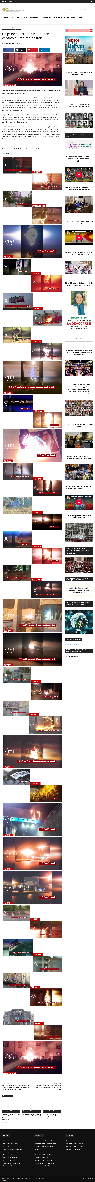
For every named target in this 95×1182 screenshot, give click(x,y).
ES (88, 9)
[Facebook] (86, 1)
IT (81, 9)
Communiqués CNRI (12, 27)
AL (91, 9)
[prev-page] (3, 1123)
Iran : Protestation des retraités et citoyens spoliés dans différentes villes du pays (52, 1116)
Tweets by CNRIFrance (72, 644)
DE (78, 9)
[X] (89, 1)
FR (74, 9)
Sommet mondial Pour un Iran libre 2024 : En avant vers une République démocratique (79, 352)
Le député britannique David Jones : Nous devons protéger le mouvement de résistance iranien (47, 1087)
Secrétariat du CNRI (9, 43)
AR (84, 9)
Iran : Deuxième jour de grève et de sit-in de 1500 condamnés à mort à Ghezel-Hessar (31, 1116)
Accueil (4, 27)
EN (70, 9)
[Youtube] (92, 1)
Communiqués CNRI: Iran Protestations (28, 27)
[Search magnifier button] (91, 30)
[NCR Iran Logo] (13, 10)
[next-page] (6, 1123)
